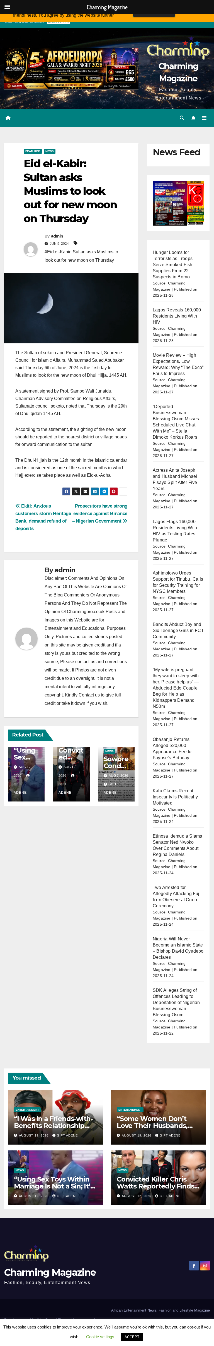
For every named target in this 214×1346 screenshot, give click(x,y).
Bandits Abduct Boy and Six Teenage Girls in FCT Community (178, 630)
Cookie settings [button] (100, 1336)
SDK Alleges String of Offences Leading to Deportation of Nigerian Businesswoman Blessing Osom (176, 1002)
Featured (32, 151)
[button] (182, 118)
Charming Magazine (50, 1272)
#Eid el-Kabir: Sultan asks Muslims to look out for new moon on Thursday (81, 256)
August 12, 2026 (34, 1196)
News (49, 151)
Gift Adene (67, 1135)
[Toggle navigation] (204, 118)
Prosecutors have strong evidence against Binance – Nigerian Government (99, 513)
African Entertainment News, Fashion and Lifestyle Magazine (160, 1310)
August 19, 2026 (34, 1135)
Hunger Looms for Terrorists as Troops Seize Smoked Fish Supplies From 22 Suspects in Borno (173, 264)
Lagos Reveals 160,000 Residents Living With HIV (177, 316)
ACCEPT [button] (132, 1337)
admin (57, 236)
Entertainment (27, 1109)
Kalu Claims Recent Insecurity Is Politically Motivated (175, 796)
